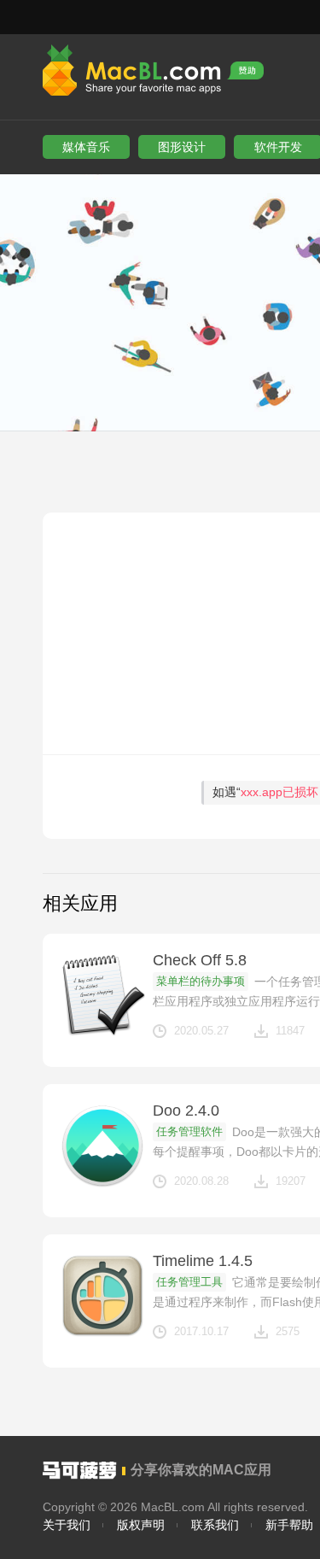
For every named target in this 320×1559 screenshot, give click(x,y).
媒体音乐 (86, 147)
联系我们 (215, 1525)
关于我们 (66, 1525)
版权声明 (141, 1525)
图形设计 (182, 147)
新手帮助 (289, 1525)
